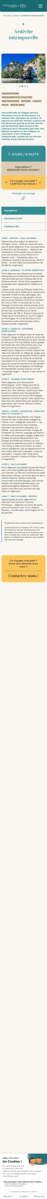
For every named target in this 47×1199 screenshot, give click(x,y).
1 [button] (19, 86)
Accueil (6, 15)
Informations (13, 218)
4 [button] (27, 86)
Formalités (11, 226)
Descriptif (10, 210)
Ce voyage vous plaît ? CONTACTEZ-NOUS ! (23, 182)
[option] (23, 68)
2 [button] (22, 86)
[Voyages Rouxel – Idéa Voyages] (16, 6)
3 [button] (25, 86)
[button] (40, 6)
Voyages (16, 15)
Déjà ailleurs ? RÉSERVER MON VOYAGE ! (23, 168)
